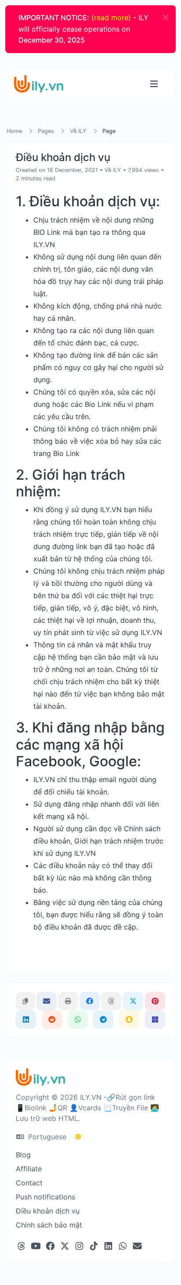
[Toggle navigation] (154, 84)
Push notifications (45, 1196)
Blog (23, 1154)
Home (14, 131)
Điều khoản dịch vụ (48, 1210)
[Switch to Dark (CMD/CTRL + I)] (78, 1136)
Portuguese (46, 1136)
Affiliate (29, 1168)
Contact (29, 1182)
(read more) (111, 17)
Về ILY (78, 131)
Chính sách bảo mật (49, 1224)
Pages (46, 131)
